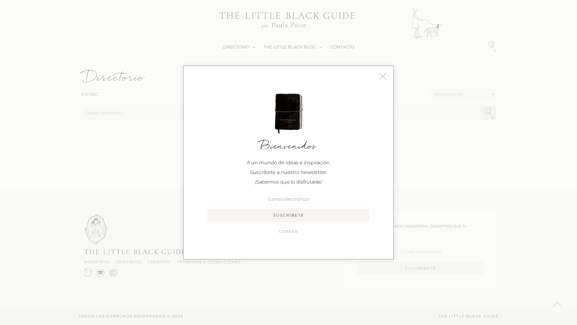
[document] (288, 162)
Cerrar (288, 231)
